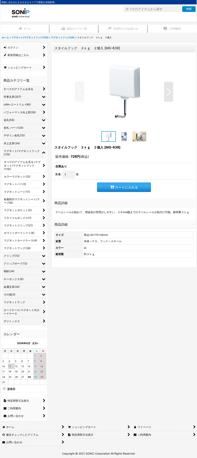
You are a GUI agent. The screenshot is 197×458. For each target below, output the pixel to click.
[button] (79, 92)
